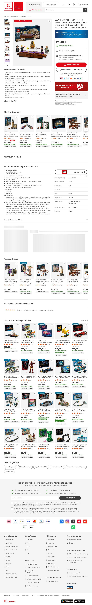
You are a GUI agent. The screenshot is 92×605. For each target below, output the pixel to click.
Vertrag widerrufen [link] (33, 576)
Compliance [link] (16, 595)
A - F (28, 543)
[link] (51, 4)
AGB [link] (33, 595)
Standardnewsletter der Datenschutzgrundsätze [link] (31, 504)
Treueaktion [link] (51, 557)
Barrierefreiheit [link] (66, 595)
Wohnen (8, 557)
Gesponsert (6, 132)
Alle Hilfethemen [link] (32, 564)
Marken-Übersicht (11, 577)
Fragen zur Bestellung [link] (33, 567)
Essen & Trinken (11, 574)
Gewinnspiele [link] (52, 560)
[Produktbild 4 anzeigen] (7, 41)
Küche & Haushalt (11, 550)
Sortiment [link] (51, 550)
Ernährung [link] (51, 563)
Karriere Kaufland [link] (74, 573)
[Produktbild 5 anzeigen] (7, 47)
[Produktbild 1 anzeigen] (7, 22)
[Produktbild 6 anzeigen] (7, 54)
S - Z (28, 553)
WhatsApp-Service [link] (53, 570)
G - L (28, 546)
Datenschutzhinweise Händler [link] (78, 557)
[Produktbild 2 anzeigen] (7, 28)
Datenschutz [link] (25, 595)
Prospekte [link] (51, 543)
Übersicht (30, 540)
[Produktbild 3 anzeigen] (7, 35)
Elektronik (9, 543)
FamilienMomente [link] (53, 567)
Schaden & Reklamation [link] (34, 579)
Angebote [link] (51, 540)
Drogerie (9, 563)
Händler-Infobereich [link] (54, 581)
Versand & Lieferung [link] (33, 582)
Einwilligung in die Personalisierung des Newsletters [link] (38, 509)
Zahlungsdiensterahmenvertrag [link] (78, 554)
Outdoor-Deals (10, 540)
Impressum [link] (7, 595)
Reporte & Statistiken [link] (75, 540)
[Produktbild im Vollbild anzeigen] (32, 42)
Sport (8, 567)
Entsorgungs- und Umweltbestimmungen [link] (48, 595)
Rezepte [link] (50, 553)
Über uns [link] (71, 543)
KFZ (7, 570)
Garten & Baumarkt (12, 546)
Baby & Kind (10, 553)
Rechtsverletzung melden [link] (32, 587)
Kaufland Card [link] (52, 546)
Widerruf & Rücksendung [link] (31, 572)
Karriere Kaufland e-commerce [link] (78, 576)
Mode (8, 560)
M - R (28, 550)
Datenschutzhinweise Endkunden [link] (75, 561)
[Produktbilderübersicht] (7, 42)
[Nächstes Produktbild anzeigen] (7, 65)
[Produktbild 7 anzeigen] (7, 60)
